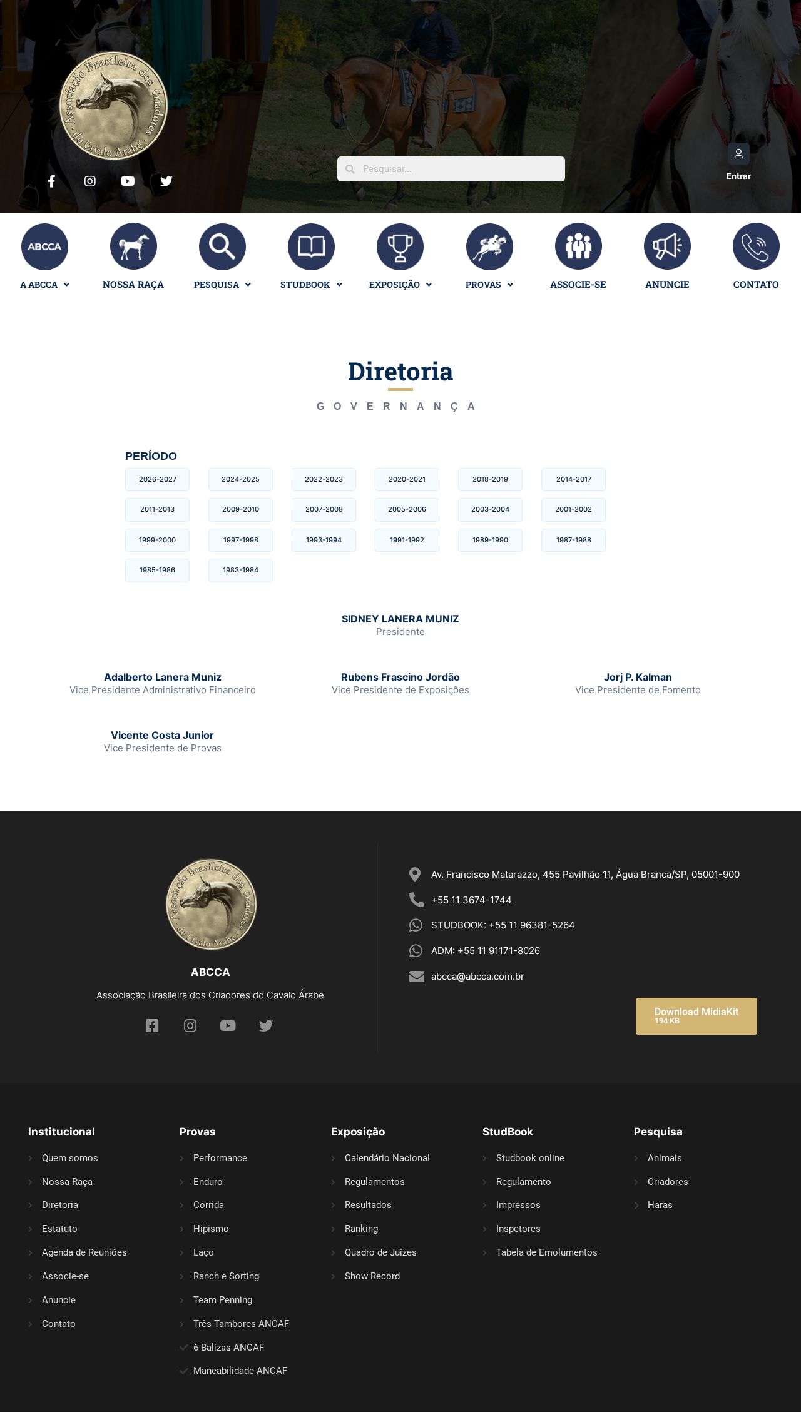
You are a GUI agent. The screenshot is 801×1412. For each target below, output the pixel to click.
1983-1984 (240, 570)
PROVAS (483, 284)
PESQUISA (216, 284)
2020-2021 (407, 479)
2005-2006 (407, 509)
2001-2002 (573, 509)
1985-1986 (157, 570)
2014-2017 (573, 479)
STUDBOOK (305, 284)
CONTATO (756, 284)
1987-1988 (573, 540)
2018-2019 (490, 479)
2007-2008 (324, 509)
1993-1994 (324, 540)
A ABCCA (39, 284)
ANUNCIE (667, 284)
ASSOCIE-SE (578, 284)
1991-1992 (407, 540)
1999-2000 (157, 540)
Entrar (739, 176)
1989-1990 (490, 540)
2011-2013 (157, 509)
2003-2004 (490, 509)
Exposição (394, 284)
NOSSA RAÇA (133, 284)
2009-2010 (240, 509)
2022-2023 (324, 479)
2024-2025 (241, 479)
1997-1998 (240, 540)
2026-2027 (157, 479)
